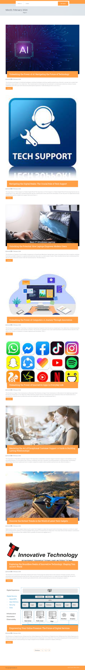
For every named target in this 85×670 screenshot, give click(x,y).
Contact (27, 3)
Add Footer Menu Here (73, 667)
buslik (8, 79)
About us (20, 3)
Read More (9, 88)
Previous (37, 650)
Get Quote (63, 3)
